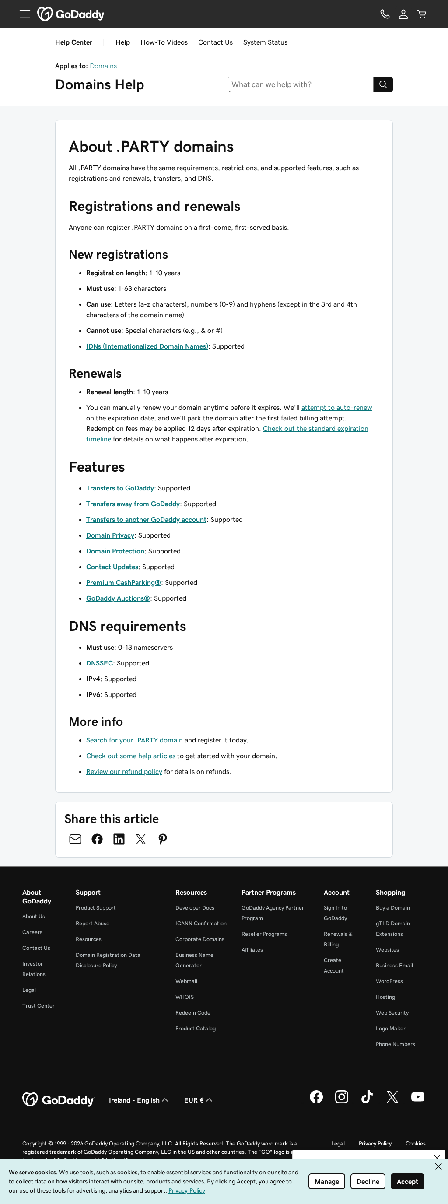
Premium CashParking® (123, 582)
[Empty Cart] (422, 14)
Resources (89, 939)
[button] (437, 1158)
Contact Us (215, 42)
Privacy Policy (375, 1143)
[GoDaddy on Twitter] (392, 1102)
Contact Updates (112, 566)
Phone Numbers (395, 1044)
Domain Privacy (110, 535)
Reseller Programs (264, 934)
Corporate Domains (199, 939)
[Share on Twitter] (141, 839)
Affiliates (252, 949)
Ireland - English (134, 1099)
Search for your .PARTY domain (134, 739)
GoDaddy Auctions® (118, 598)
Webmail (186, 981)
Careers (32, 932)
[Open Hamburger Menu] (21, 14)
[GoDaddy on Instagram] (342, 1102)
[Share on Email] (75, 839)
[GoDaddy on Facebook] (316, 1102)
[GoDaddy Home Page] (58, 1099)
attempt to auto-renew (336, 407)
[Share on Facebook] (97, 839)
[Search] (383, 84)
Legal (29, 990)
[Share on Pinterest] (163, 839)
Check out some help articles (130, 755)
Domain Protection (115, 550)
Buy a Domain (393, 907)
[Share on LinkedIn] (119, 839)
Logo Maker (391, 1028)
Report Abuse (92, 923)
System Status (265, 42)
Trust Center (38, 1005)
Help (123, 42)
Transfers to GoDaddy (120, 487)
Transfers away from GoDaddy (133, 503)
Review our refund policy (124, 771)
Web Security (392, 1012)
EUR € (194, 1099)
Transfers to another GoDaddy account (146, 519)
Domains (103, 65)
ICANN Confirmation (201, 923)
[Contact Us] (385, 14)
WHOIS (184, 997)
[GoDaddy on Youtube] (418, 1102)
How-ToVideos (164, 42)
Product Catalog (195, 1028)
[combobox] (300, 84)
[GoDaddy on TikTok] (367, 1102)
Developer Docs (194, 907)
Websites (387, 949)
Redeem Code (192, 1012)
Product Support (96, 907)
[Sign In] (403, 14)
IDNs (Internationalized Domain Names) (147, 346)
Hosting (385, 997)
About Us (33, 916)
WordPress (389, 981)
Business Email (394, 965)
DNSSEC (99, 662)
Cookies (416, 1143)
